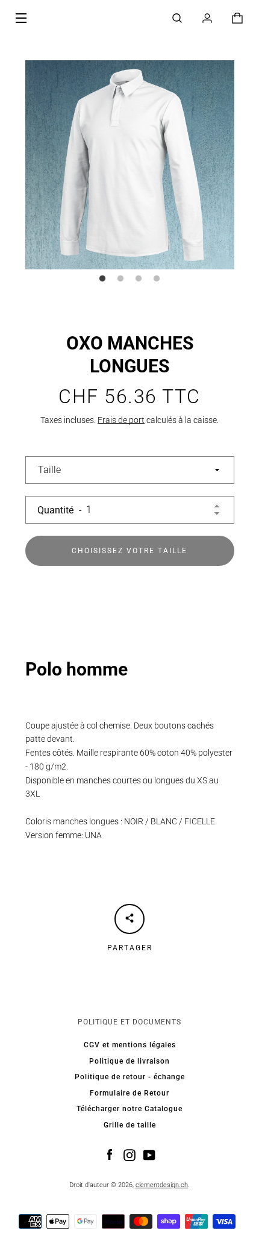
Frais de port (121, 420)
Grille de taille (130, 1125)
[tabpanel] (129, 164)
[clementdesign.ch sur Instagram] (129, 1154)
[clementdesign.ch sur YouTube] (149, 1154)
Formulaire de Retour (129, 1093)
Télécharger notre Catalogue (129, 1109)
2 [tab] (120, 279)
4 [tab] (157, 279)
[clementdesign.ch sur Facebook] (110, 1154)
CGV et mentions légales (130, 1045)
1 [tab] (102, 279)
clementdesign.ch (162, 1185)
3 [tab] (139, 279)
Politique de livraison (129, 1061)
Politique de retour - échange (130, 1077)
